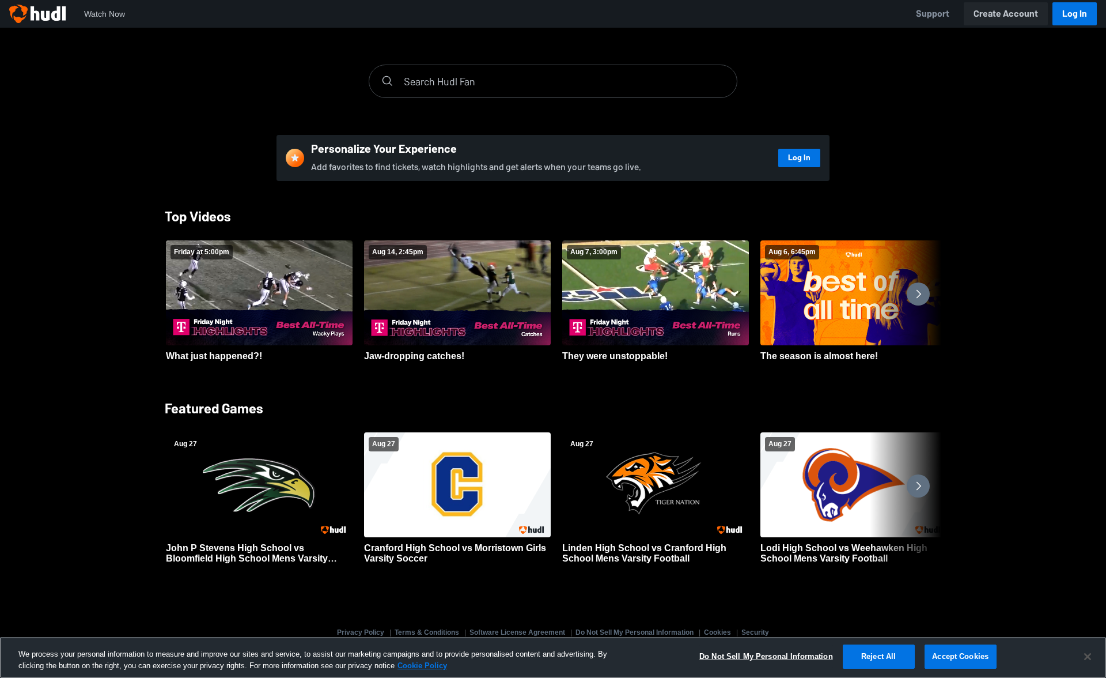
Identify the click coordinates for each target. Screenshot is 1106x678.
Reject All (878, 656)
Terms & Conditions (427, 632)
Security (755, 632)
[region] (553, 657)
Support (932, 13)
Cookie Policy (422, 665)
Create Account (1006, 13)
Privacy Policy (360, 632)
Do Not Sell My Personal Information (634, 632)
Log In (1074, 13)
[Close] (1087, 656)
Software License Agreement (517, 632)
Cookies (717, 632)
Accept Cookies (960, 656)
